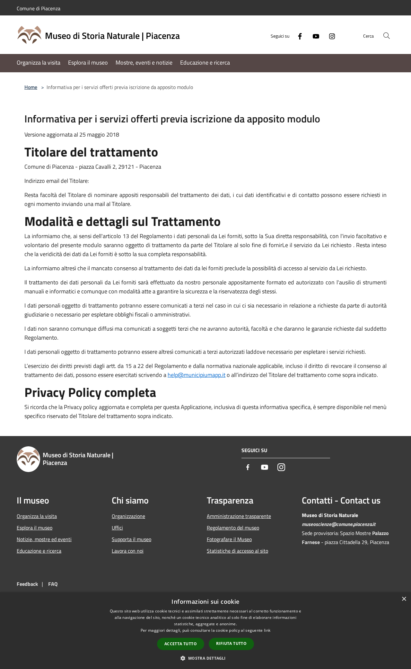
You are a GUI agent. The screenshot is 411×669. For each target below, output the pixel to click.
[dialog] (205, 630)
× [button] (403, 599)
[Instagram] (329, 35)
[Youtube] (313, 35)
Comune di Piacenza (38, 8)
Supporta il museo (131, 539)
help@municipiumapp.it (196, 374)
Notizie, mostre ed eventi (44, 539)
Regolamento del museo (233, 527)
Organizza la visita (37, 516)
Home (30, 87)
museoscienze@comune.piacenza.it (338, 524)
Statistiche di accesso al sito (237, 551)
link (267, 630)
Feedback (27, 584)
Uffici (117, 527)
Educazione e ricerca (39, 551)
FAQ (52, 584)
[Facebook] (297, 35)
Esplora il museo (34, 527)
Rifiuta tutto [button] (231, 643)
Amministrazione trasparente (239, 516)
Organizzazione (128, 516)
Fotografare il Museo (229, 539)
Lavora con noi (128, 551)
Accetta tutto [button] (180, 644)
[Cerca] (386, 35)
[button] (205, 658)
